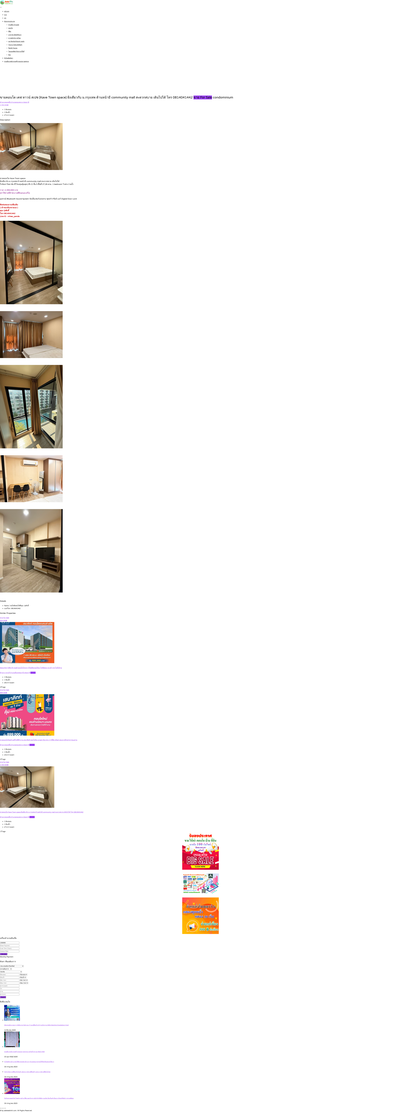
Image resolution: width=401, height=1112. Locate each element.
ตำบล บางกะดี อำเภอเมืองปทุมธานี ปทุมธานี (15, 673)
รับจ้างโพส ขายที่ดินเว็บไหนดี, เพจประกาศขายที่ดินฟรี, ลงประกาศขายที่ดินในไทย (27, 1072)
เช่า (5, 18)
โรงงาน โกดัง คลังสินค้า (15, 45)
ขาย (5, 15)
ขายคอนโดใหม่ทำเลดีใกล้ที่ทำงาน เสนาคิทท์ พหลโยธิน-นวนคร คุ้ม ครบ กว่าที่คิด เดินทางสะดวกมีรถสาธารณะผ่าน (38, 740)
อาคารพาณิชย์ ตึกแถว (14, 35)
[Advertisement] (200, 79)
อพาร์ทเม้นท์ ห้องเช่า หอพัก (16, 41)
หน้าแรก (6, 11)
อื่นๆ (9, 55)
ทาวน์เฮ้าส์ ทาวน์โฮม (14, 38)
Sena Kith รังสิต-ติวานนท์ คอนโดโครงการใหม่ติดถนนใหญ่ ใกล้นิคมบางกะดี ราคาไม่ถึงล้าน (31, 668)
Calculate (3, 954)
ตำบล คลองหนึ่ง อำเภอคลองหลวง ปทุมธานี (14, 102)
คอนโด (10, 28)
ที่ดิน (9, 31)
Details (33, 673)
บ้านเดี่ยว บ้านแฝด (13, 25)
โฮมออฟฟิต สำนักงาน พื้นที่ (16, 51)
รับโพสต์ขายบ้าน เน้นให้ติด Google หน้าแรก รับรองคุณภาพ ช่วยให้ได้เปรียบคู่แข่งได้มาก (29, 1062)
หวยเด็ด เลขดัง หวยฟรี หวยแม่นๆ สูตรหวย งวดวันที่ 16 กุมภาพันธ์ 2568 (24, 1052)
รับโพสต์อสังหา (8, 58)
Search (3, 997)
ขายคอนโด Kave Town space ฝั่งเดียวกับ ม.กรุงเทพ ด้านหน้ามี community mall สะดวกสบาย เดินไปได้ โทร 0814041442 (41, 812)
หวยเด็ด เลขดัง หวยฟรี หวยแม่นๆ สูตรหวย (16, 61)
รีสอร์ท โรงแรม (12, 48)
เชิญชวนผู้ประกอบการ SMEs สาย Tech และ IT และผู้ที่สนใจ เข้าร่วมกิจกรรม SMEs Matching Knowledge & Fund (36, 1025)
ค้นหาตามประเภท (9, 21)
